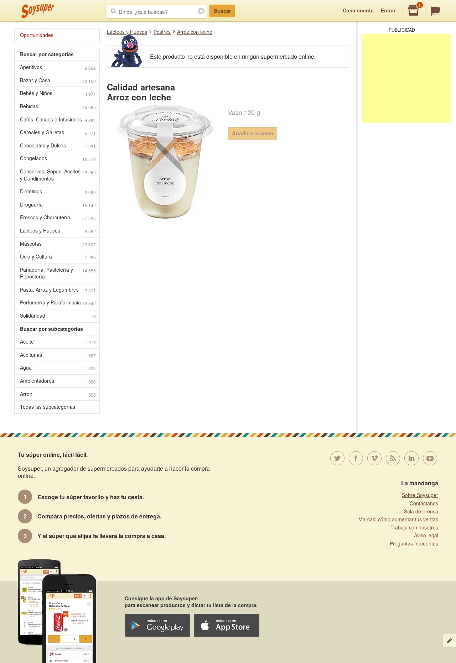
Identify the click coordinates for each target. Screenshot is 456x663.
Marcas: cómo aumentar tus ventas (398, 519)
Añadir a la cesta (252, 133)
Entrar (388, 10)
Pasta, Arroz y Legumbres (58, 289)
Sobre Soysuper (420, 494)
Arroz (58, 394)
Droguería (58, 204)
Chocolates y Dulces (58, 145)
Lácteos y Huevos (127, 31)
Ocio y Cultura (58, 256)
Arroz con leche (194, 31)
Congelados (58, 158)
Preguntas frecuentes (414, 543)
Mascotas (58, 243)
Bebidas (58, 106)
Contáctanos (424, 503)
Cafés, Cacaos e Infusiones (58, 119)
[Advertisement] (406, 78)
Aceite (58, 341)
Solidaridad (58, 315)
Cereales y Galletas (58, 132)
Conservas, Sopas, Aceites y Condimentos (58, 175)
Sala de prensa (421, 511)
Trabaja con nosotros (414, 527)
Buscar (222, 11)
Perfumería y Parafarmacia (58, 302)
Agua (58, 367)
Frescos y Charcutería (58, 217)
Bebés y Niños (58, 93)
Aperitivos (58, 67)
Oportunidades (36, 34)
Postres (162, 31)
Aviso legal (426, 535)
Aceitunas (58, 355)
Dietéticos (58, 191)
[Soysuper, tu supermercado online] (38, 11)
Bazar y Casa (58, 80)
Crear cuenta (358, 10)
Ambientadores (58, 381)
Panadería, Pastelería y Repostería (58, 273)
